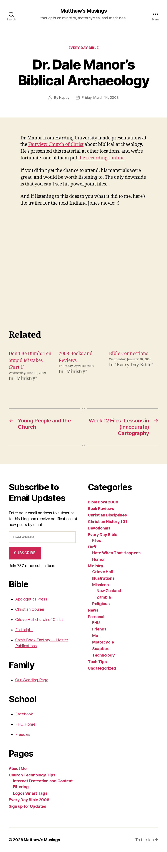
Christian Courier (29, 609)
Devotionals (99, 528)
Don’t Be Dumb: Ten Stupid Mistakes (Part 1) (30, 360)
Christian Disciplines (107, 515)
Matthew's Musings (83, 10)
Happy (64, 97)
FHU (96, 622)
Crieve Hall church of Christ (39, 619)
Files (96, 540)
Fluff (92, 547)
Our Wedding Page (31, 680)
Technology (103, 655)
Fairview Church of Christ (56, 144)
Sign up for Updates (27, 806)
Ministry (95, 566)
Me (95, 635)
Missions (100, 584)
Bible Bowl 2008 (103, 502)
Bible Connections (128, 354)
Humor (98, 559)
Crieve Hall (102, 571)
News (93, 610)
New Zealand (109, 590)
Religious (101, 603)
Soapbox (100, 648)
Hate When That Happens (116, 553)
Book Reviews (101, 508)
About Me (18, 768)
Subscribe (24, 553)
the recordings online (101, 158)
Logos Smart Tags (30, 793)
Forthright (24, 629)
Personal (96, 616)
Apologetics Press (31, 599)
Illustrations (103, 578)
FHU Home (25, 724)
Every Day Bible (83, 48)
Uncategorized (102, 668)
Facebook (24, 714)
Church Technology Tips (32, 775)
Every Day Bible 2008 (29, 799)
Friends (99, 629)
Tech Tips (97, 661)
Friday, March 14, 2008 (100, 97)
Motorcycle (103, 642)
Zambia (104, 597)
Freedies (22, 734)
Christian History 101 (107, 521)
